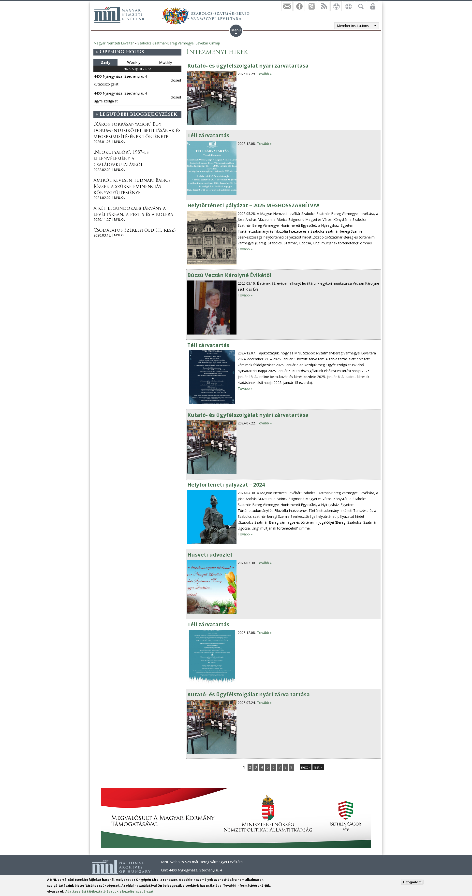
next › (305, 767)
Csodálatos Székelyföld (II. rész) (134, 230)
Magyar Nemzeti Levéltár (113, 43)
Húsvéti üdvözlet (210, 554)
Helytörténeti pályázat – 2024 (226, 484)
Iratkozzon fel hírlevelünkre (287, 6)
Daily (105, 62)
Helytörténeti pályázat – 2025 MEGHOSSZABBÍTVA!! (253, 205)
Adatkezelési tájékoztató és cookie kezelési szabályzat (109, 891)
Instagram (311, 6)
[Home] (119, 14)
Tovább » (264, 73)
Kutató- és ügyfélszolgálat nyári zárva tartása (248, 694)
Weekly (133, 62)
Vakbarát (336, 6)
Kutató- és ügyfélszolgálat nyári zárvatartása (248, 65)
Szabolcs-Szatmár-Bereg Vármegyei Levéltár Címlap (178, 43)
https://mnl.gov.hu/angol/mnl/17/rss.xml (323, 6)
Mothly (165, 62)
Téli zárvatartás (208, 135)
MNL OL (119, 141)
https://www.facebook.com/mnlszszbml (299, 6)
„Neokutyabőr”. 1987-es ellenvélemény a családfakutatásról (121, 159)
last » (318, 767)
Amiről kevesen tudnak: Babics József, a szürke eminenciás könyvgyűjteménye (132, 187)
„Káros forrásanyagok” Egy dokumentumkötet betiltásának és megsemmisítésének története (136, 131)
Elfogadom (412, 882)
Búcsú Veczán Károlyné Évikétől (229, 275)
